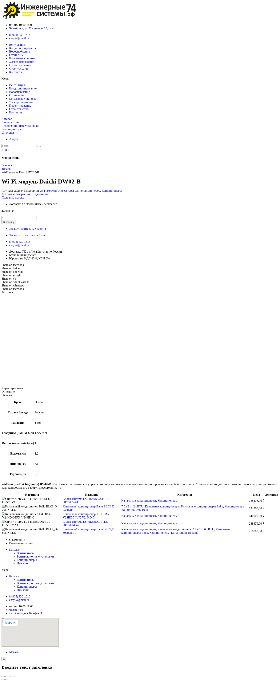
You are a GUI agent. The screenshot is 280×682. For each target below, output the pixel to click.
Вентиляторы (25, 553)
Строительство (19, 68)
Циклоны (23, 563)
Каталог (14, 549)
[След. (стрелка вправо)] (6, 679)
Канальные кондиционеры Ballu (202, 506)
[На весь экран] (10, 676)
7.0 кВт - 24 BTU (132, 506)
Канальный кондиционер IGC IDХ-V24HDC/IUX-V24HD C (86, 515)
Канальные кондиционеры (138, 500)
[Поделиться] (6, 676)
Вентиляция (17, 44)
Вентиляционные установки (35, 556)
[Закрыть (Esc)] (3, 676)
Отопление (16, 55)
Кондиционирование (23, 48)
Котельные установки (23, 58)
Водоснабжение (19, 51)
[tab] (140, 388)
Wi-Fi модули (48, 190)
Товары (6, 168)
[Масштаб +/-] (14, 676)
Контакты (15, 72)
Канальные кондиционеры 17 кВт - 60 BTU (186, 529)
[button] (140, 78)
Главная (7, 165)
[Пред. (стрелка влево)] (3, 679)
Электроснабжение (21, 61)
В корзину (8, 222)
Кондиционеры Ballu (135, 509)
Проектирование (20, 65)
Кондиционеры (112, 190)
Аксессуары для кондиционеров (79, 190)
